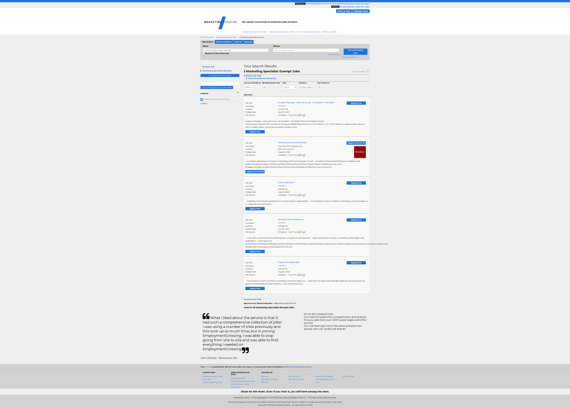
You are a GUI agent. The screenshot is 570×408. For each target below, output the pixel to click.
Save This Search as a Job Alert (217, 87)
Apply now (356, 103)
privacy (208, 367)
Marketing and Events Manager (292, 142)
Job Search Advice (296, 379)
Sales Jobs (235, 387)
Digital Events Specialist (289, 262)
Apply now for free (357, 143)
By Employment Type (271, 83)
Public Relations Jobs (240, 384)
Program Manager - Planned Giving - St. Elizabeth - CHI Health (306, 102)
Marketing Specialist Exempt (217, 71)
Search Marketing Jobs (254, 32)
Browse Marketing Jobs (282, 32)
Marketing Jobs (207, 37)
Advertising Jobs (238, 378)
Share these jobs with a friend (216, 99)
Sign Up (264, 376)
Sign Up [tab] (238, 42)
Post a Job (344, 11)
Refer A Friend (329, 32)
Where (276, 46)
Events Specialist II (286, 182)
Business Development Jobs (243, 381)
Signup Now (361, 11)
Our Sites (206, 379)
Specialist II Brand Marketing (290, 219)
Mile (284, 83)
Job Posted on (323, 83)
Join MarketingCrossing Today (220, 75)
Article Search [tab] (223, 42)
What (205, 46)
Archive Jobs (348, 376)
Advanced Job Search (324, 376)
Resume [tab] (248, 42)
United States (333, 54)
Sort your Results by (252, 83)
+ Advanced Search (349, 57)
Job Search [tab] (207, 42)
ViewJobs (303, 83)
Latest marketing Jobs (212, 382)
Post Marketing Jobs (308, 32)
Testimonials (293, 376)
